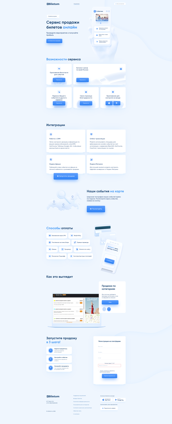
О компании (76, 414)
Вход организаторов (120, 3)
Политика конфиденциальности (81, 401)
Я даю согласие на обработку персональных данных (107, 371)
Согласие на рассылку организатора (82, 407)
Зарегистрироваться (109, 375)
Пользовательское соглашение (81, 404)
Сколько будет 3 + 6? (109, 363)
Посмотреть (97, 209)
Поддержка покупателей (79, 395)
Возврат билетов (77, 398)
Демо (110, 302)
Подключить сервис (109, 408)
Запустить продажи (55, 40)
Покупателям (76, 3)
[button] (109, 11)
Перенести (59, 79)
